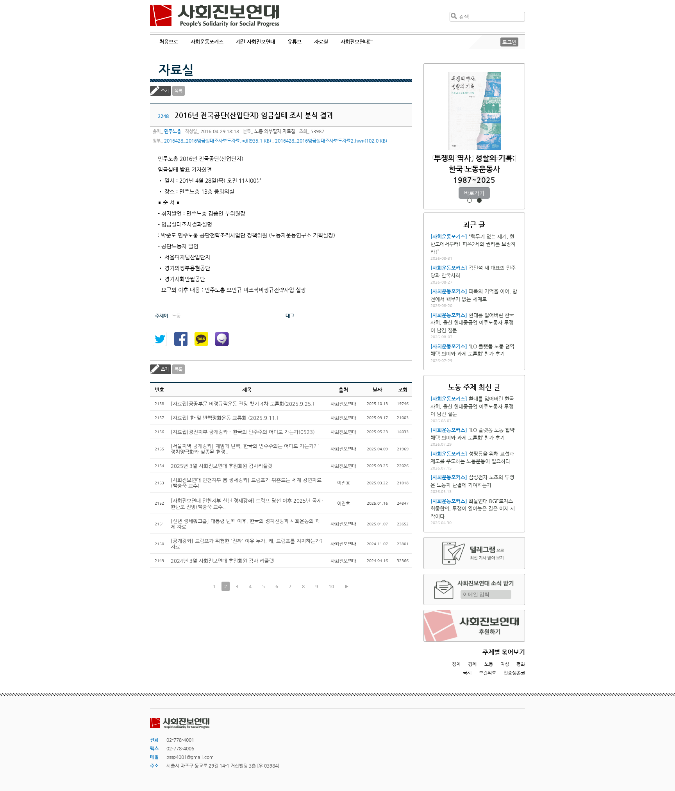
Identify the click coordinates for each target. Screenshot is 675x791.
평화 (520, 664)
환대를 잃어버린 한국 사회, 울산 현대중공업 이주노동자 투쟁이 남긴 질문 (472, 322)
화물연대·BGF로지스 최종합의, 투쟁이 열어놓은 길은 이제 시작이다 (472, 508)
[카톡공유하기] (201, 339)
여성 (504, 664)
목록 (178, 90)
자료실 (176, 69)
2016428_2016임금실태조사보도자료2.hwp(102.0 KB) (331, 140)
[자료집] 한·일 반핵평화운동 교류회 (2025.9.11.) (225, 418)
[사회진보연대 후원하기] (474, 625)
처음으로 (168, 42)
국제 (467, 672)
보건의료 (487, 672)
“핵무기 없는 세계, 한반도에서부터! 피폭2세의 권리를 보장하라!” (473, 244)
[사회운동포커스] (448, 236)
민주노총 (172, 131)
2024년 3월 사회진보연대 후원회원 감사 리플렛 (222, 561)
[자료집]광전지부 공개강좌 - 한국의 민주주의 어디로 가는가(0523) (243, 432)
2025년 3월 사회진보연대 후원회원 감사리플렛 (221, 466)
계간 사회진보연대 (255, 42)
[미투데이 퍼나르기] (222, 339)
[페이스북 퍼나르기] (180, 339)
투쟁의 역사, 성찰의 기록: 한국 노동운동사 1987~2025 (474, 169)
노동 (488, 664)
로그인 (509, 42)
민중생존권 (514, 672)
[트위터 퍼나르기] (160, 339)
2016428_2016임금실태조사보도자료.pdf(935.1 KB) (217, 140)
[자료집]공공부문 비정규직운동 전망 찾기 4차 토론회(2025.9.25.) (242, 404)
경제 (472, 664)
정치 (456, 664)
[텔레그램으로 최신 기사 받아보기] (474, 553)
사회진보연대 (214, 16)
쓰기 (165, 90)
